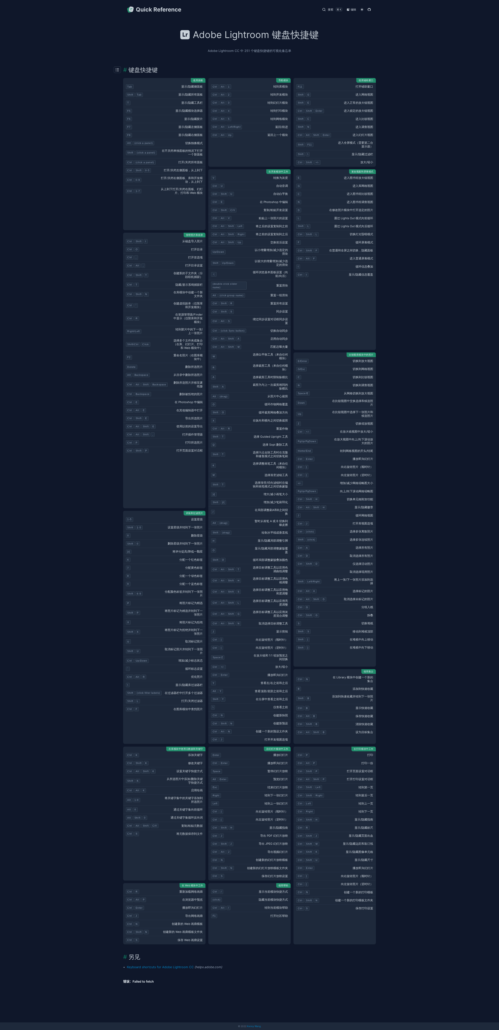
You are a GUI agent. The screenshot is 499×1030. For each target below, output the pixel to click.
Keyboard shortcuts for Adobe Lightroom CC (160, 967)
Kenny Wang (254, 1026)
